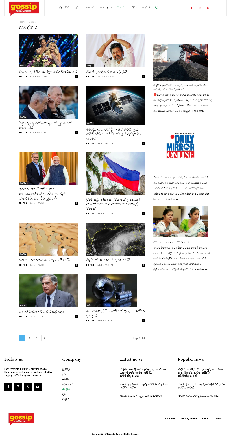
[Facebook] (192, 8)
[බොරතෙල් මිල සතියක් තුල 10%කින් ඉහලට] (115, 290)
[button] (156, 7)
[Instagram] (200, 8)
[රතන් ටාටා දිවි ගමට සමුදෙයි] (48, 290)
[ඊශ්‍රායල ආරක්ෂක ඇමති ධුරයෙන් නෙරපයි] (48, 102)
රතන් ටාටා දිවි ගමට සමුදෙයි (41, 311)
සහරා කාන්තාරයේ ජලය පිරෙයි (44, 260)
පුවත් (89, 305)
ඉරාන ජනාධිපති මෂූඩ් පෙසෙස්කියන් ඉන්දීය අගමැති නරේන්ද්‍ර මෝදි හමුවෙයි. (42, 193)
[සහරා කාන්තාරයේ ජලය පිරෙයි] (48, 239)
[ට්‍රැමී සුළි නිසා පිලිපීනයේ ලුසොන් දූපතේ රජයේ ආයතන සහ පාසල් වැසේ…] (115, 173)
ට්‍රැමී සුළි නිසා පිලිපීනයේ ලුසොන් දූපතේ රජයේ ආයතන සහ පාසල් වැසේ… (113, 204)
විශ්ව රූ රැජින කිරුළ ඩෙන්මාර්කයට (48, 71)
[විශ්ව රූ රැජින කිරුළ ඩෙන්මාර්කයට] (48, 50)
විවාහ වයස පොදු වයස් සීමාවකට (171, 242)
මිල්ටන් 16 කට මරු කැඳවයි (108, 260)
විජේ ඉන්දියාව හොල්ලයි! (106, 71)
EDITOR (23, 76)
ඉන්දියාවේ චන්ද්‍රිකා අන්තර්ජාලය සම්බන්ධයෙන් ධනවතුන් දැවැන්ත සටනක (113, 134)
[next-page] (52, 338)
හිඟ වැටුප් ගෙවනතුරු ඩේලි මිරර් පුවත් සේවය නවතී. (181, 177)
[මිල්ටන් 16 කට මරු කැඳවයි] (115, 239)
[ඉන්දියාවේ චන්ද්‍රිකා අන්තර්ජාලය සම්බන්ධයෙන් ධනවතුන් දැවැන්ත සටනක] (115, 105)
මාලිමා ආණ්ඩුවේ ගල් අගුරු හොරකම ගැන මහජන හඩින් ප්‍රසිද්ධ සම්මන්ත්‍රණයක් (180, 87)
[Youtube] (38, 387)
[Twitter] (208, 8)
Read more (198, 111)
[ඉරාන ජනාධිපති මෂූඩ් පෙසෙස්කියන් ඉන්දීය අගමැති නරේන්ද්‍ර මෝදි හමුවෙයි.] (48, 168)
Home (22, 21)
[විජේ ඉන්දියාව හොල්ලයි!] (115, 50)
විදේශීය (23, 65)
